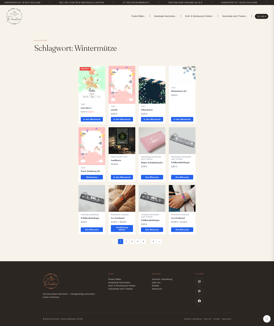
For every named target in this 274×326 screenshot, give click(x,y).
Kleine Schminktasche (152, 162)
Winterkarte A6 (178, 91)
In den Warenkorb (91, 119)
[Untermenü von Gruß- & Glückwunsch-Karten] (212, 16)
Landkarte (116, 160)
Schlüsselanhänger (180, 162)
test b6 (114, 109)
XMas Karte (147, 109)
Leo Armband (117, 218)
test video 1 (86, 108)
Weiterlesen (92, 177)
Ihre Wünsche (152, 177)
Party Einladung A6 (90, 171)
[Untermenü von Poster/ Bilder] (144, 16)
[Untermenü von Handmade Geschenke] (175, 16)
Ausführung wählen (122, 228)
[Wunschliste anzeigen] (267, 319)
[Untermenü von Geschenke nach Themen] (246, 16)
